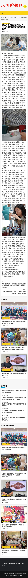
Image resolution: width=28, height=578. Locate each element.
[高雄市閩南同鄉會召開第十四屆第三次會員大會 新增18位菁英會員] (14, 311)
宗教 (6, 547)
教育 (6, 23)
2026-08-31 (5, 325)
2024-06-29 (5, 31)
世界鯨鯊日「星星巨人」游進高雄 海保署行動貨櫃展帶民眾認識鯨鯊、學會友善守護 (14, 398)
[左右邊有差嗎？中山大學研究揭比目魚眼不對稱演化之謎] (14, 363)
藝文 (15, 521)
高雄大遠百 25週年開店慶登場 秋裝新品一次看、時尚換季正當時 (13, 411)
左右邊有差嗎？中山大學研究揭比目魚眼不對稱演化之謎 (14, 404)
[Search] (25, 12)
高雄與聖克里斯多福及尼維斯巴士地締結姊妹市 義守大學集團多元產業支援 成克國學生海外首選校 (14, 284)
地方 (3, 23)
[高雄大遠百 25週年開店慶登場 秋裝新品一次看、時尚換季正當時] (14, 514)
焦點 (9, 23)
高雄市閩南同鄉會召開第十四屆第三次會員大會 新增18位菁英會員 (14, 391)
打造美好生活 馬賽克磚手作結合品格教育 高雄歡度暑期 (13, 418)
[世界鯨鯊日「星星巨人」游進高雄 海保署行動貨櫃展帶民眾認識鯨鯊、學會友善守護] (14, 337)
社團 (9, 318)
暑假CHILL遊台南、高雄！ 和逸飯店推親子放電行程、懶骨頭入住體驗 (14, 291)
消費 (6, 521)
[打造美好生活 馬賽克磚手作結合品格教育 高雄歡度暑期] (14, 540)
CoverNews (12, 575)
